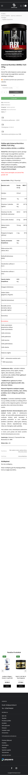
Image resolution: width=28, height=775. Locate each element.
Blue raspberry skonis (14, 450)
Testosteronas (5, 752)
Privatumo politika (6, 720)
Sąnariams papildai (6, 750)
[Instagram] (16, 768)
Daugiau (7, 686)
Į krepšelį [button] (21, 686)
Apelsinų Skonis (23, 450)
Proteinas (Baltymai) (7, 740)
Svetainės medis (6, 730)
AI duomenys (5, 732)
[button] (2, 670)
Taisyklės (4, 718)
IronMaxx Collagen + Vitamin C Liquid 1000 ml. (7, 678)
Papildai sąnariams (7, 19)
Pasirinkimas (4, 85)
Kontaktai (4, 723)
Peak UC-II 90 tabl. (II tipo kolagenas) (21, 677)
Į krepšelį (17, 92)
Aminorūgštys (5, 745)
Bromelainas (4, 321)
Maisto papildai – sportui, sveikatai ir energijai (11, 16)
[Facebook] (5, 112)
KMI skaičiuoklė (6, 725)
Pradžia (3, 13)
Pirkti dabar (14, 98)
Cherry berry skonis (22, 451)
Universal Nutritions (11, 109)
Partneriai (4, 728)
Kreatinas (4, 742)
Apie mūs (4, 716)
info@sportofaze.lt (11, 705)
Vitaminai (4, 747)
